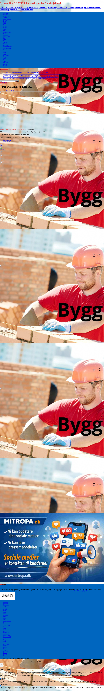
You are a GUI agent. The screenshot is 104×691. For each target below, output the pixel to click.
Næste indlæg (6, 141)
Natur (4, 24)
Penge (4, 51)
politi (4, 54)
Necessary (4, 678)
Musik (4, 58)
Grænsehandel (7, 48)
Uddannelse (6, 45)
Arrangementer (7, 19)
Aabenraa (5, 13)
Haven (5, 64)
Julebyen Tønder (7, 46)
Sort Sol (5, 42)
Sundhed (5, 35)
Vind (4, 49)
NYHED (5, 26)
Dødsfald (5, 62)
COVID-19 (6, 41)
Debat (4, 59)
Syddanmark (6, 36)
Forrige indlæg (7, 140)
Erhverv (5, 20)
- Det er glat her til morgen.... (12, 90)
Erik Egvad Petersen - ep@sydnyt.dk (15, 129)
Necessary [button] (2, 676)
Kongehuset (6, 55)
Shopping (5, 57)
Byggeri (5, 65)
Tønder (5, 17)
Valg (4, 61)
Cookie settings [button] (30, 661)
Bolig (4, 33)
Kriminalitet (6, 43)
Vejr (4, 30)
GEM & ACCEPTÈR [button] (5, 690)
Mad (4, 22)
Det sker (5, 67)
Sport (4, 29)
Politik (5, 27)
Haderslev (5, 14)
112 (4, 38)
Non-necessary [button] (4, 684)
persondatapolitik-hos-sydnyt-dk (79, 590)
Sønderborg (6, 16)
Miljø (4, 52)
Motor (4, 23)
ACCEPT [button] (38, 661)
